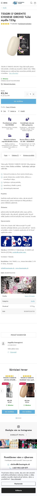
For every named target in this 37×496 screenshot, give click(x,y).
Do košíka (18, 101)
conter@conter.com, (19, 252)
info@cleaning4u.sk (7, 268)
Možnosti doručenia (9, 84)
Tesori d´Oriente (10, 107)
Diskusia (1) (15, 155)
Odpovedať (13, 352)
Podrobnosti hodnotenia (24, 24)
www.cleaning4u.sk (22, 268)
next (35, 390)
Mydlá (33, 301)
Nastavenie (18, 484)
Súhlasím (18, 490)
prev (1, 390)
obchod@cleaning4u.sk (20, 464)
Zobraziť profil (17, 435)
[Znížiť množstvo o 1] (27, 94)
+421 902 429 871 (20, 468)
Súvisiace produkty (28, 155)
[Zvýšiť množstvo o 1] (33, 94)
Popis (5, 155)
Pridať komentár (18, 335)
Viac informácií (16, 479)
